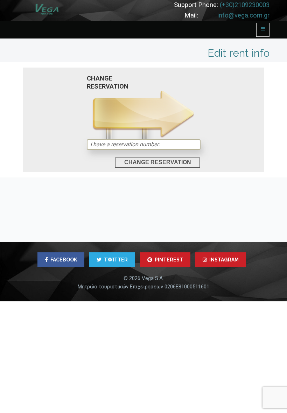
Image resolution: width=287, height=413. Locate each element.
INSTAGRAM (224, 259)
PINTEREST (169, 259)
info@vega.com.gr (243, 15)
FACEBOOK (63, 259)
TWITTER (116, 259)
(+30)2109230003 (245, 5)
